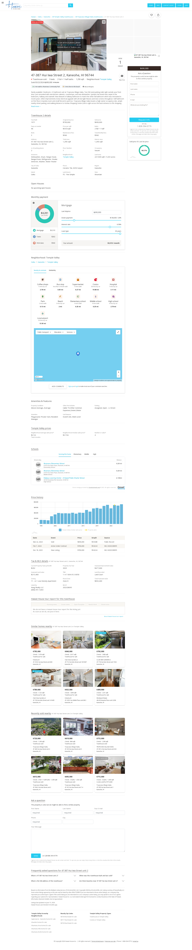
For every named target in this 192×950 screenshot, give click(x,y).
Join (186, 5)
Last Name (67, 808)
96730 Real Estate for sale (69, 923)
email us (135, 941)
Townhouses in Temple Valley (99, 917)
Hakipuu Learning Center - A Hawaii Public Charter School (64, 478)
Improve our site (110, 941)
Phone (33, 818)
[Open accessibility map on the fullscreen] (118, 332)
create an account (69, 45)
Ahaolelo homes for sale (39, 922)
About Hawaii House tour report (113, 616)
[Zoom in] (118, 372)
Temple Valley (106, 79)
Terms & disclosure (97, 941)
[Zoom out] (118, 376)
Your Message (36, 827)
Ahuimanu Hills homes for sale (40, 929)
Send (36, 856)
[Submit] (70, 5)
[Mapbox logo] (39, 379)
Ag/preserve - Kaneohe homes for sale (43, 919)
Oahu (33, 262)
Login (179, 5)
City (64, 818)
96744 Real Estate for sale (69, 917)
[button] (44, 332)
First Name (35, 808)
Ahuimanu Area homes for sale (41, 925)
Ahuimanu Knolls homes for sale (41, 932)
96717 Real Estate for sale (69, 920)
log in (58, 45)
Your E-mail (98, 808)
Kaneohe (41, 262)
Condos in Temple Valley (97, 920)
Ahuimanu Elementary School (54, 463)
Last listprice (65, 211)
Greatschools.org (94, 487)
